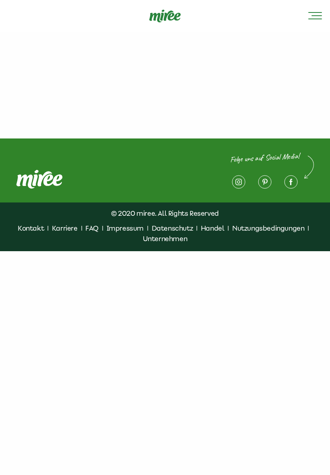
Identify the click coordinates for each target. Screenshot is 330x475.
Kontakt (31, 228)
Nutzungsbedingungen (268, 228)
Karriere (65, 228)
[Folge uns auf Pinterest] (265, 182)
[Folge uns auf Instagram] (238, 182)
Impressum (125, 228)
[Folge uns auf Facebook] (291, 182)
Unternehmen (165, 238)
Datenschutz (172, 228)
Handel (213, 228)
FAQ (92, 228)
